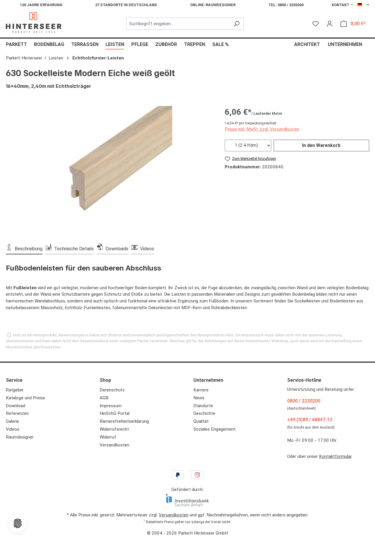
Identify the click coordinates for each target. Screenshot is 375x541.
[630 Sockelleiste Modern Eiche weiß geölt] (109, 169)
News (198, 397)
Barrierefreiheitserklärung (124, 421)
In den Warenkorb (321, 145)
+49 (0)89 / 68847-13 (309, 419)
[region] (109, 169)
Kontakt (341, 5)
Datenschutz (112, 390)
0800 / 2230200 (303, 401)
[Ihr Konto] (330, 24)
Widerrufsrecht (114, 429)
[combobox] (178, 24)
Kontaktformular (335, 456)
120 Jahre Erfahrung (41, 5)
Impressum (111, 405)
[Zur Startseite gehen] (34, 22)
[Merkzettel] (315, 24)
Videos (12, 429)
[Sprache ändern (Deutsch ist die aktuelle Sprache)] (363, 5)
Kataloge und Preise (25, 397)
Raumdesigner (20, 437)
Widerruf (108, 437)
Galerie (12, 421)
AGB (104, 397)
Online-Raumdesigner (213, 5)
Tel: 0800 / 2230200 (286, 5)
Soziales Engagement (214, 429)
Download (15, 405)
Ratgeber (15, 390)
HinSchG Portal (114, 413)
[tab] (24, 248)
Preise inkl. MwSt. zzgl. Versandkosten (262, 129)
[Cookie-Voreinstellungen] (17, 523)
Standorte (203, 405)
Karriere (201, 390)
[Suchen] (236, 24)
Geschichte (204, 413)
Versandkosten (114, 445)
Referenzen (17, 413)
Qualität (201, 421)
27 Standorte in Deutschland (126, 5)
